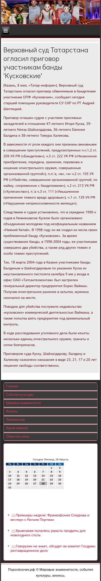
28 (43, 483)
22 (51, 479)
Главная (12, 386)
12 (26, 475)
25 (18, 483)
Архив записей (17, 428)
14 (43, 475)
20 (34, 479)
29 (51, 483)
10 (9, 475)
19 (26, 479)
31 (9, 487)
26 (26, 483)
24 (9, 483)
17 (9, 479)
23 (59, 479)
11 (18, 475)
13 (34, 475)
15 (51, 475)
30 (59, 483)
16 (59, 475)
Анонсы (11, 411)
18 (18, 479)
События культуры (19, 395)
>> (14, 515)
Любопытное (15, 420)
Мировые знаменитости (23, 403)
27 (34, 483)
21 (43, 479)
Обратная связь (17, 436)
